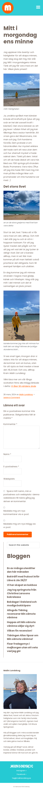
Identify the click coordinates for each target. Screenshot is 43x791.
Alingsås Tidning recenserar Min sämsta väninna (21, 614)
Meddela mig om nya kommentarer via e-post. (16, 512)
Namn (7, 454)
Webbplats (9, 478)
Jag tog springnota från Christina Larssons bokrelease (21, 593)
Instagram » (22, 770)
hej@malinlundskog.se (21, 778)
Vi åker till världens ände (23, 386)
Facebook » (21, 774)
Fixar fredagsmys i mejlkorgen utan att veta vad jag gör (22, 647)
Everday (27, 787)
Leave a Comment (11, 397)
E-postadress (11, 466)
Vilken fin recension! (19, 630)
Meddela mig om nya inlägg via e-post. (19, 525)
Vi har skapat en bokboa (22, 585)
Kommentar (10, 424)
